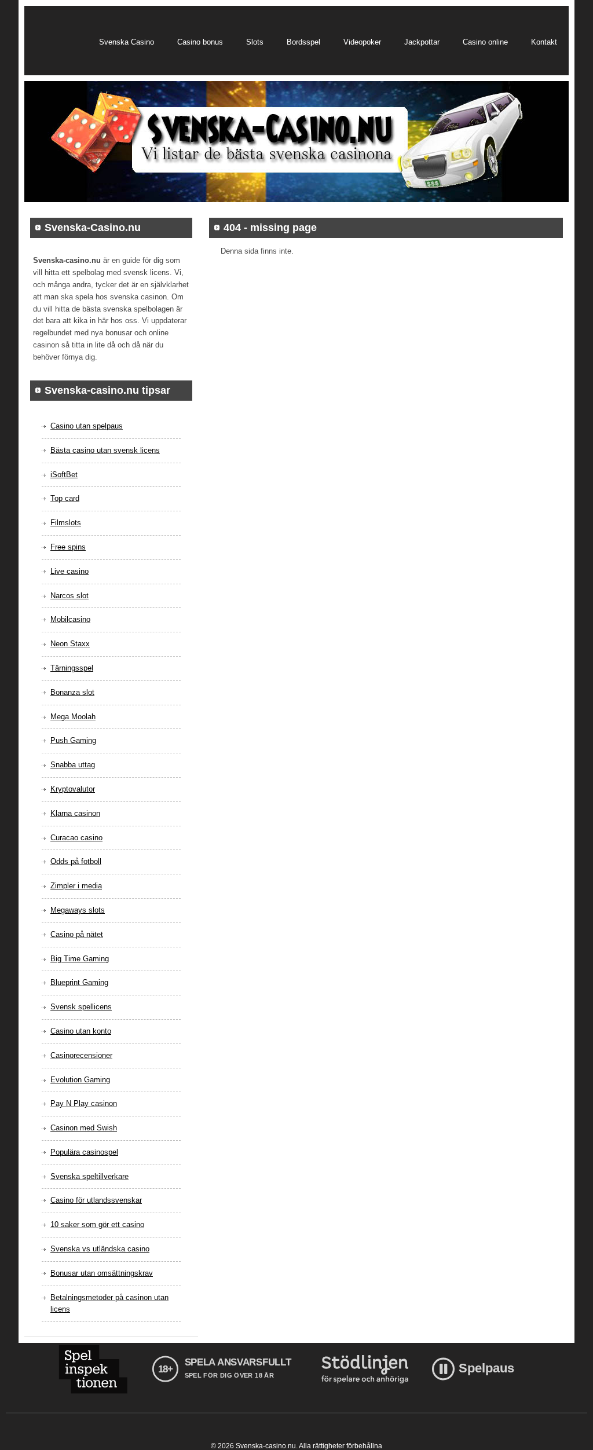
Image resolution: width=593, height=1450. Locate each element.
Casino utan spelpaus (86, 426)
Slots (254, 42)
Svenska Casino (126, 42)
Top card (64, 498)
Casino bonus (200, 42)
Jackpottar (422, 42)
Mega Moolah (73, 716)
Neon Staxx (70, 643)
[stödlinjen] (364, 1369)
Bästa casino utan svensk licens (105, 450)
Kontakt (544, 42)
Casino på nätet (76, 934)
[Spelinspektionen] (93, 1369)
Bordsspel (303, 42)
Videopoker (362, 42)
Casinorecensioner (81, 1055)
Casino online (485, 42)
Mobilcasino (70, 619)
